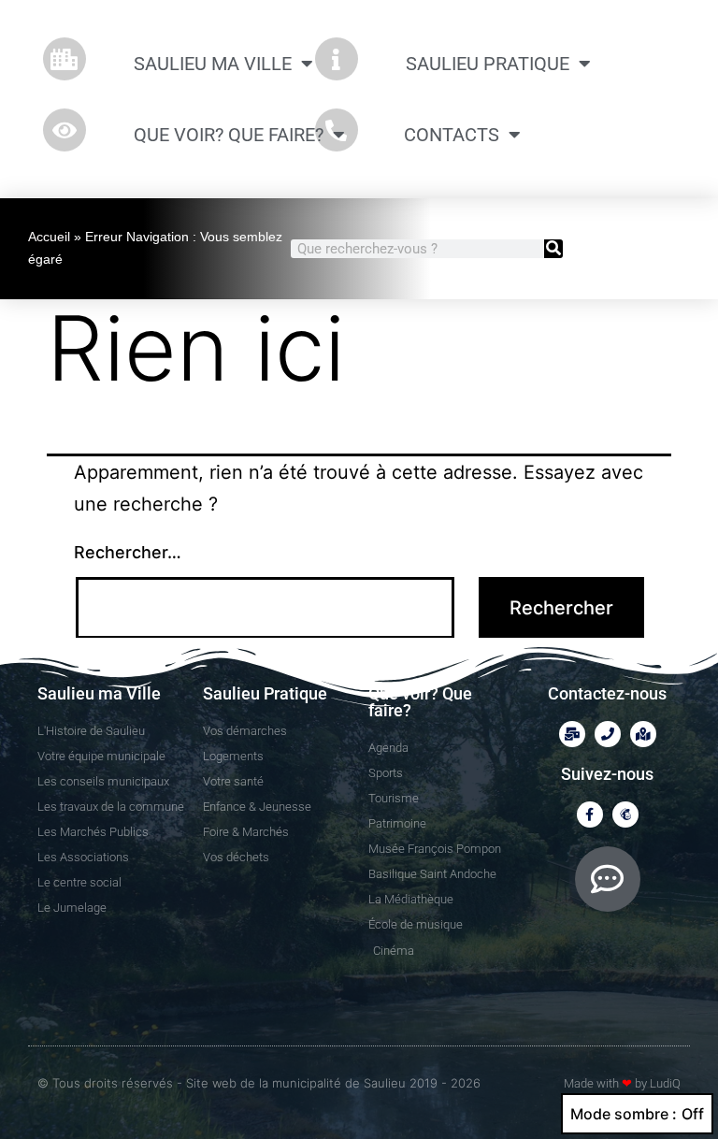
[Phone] (608, 734)
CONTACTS (451, 134)
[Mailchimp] (625, 814)
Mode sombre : (623, 1113)
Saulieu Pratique (487, 63)
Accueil (49, 236)
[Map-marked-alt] (643, 734)
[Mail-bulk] (572, 734)
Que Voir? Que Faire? (228, 134)
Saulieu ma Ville (213, 63)
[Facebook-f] (590, 814)
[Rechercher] (553, 248)
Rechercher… (127, 552)
